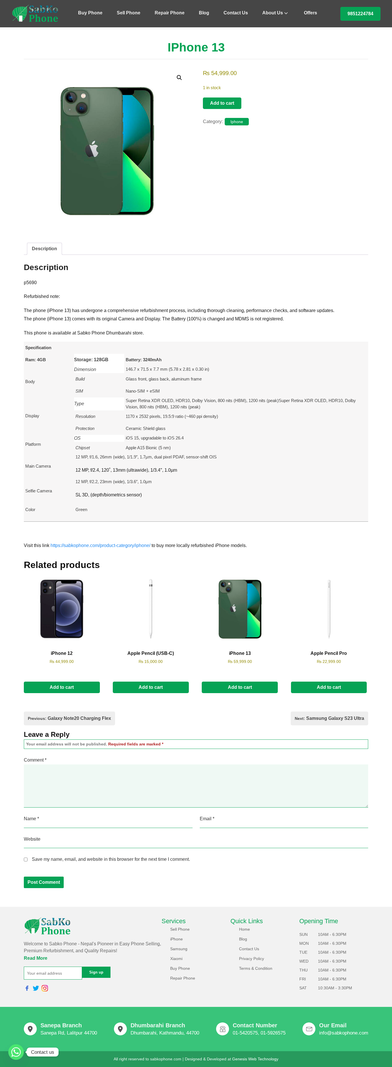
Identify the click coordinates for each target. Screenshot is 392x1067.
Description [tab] (44, 248)
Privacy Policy (251, 958)
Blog (204, 12)
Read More (35, 958)
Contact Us (236, 12)
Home (244, 929)
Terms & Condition (255, 968)
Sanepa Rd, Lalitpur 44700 (68, 1033)
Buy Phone (90, 12)
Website (32, 839)
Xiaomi (176, 958)
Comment (35, 760)
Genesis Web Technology (255, 1059)
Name (31, 818)
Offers (310, 12)
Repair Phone (170, 12)
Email (207, 818)
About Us (272, 12)
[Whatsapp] (16, 1052)
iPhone (176, 939)
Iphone (236, 121)
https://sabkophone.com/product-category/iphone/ (100, 545)
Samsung (178, 948)
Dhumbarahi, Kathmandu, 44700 (165, 1033)
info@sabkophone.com (343, 1033)
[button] (179, 77)
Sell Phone (128, 12)
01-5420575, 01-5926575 (259, 1033)
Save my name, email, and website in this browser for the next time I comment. (111, 859)
